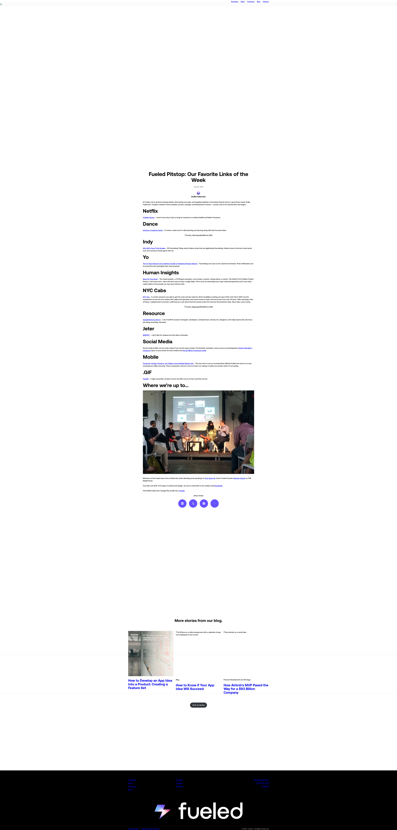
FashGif (145, 379)
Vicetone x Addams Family (153, 230)
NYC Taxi (146, 297)
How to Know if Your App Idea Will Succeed (195, 687)
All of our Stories (198, 705)
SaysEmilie (218, 486)
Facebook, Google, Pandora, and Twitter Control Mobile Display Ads (168, 363)
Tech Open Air (210, 478)
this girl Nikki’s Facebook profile (194, 350)
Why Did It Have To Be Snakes (154, 248)
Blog (177, 680)
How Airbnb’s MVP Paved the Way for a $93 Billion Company (246, 688)
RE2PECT (146, 335)
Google (182, 491)
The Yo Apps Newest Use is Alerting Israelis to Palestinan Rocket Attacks (170, 264)
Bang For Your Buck (150, 279)
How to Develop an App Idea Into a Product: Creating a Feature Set (150, 684)
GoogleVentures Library (152, 320)
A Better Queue (148, 217)
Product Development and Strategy (237, 680)
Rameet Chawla (239, 478)
